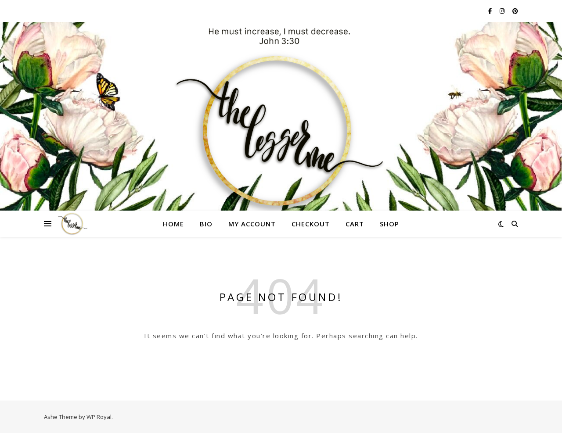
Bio (206, 223)
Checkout (311, 223)
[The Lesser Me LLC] (281, 121)
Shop (389, 223)
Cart (355, 223)
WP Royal (99, 417)
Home (173, 223)
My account (252, 223)
